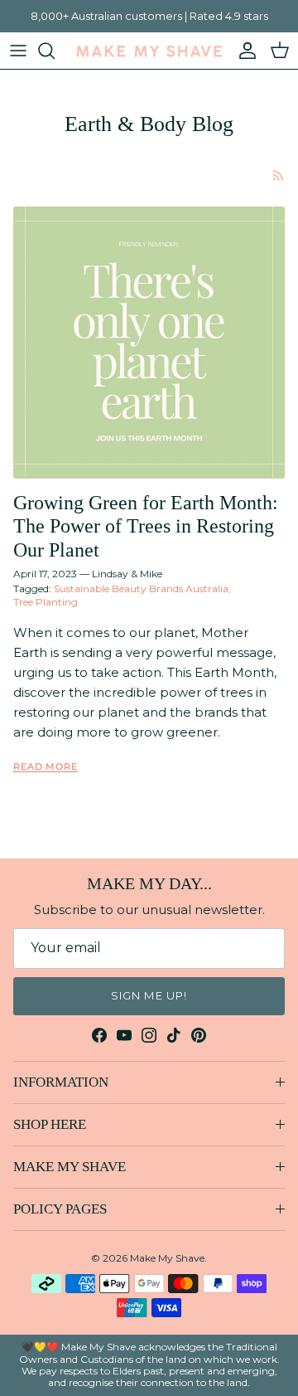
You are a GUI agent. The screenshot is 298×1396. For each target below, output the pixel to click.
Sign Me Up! (148, 995)
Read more (45, 766)
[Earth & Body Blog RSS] (278, 175)
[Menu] (18, 50)
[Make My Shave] (148, 50)
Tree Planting (45, 602)
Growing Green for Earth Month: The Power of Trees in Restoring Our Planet (145, 526)
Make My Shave (167, 1258)
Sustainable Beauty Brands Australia (141, 588)
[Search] (54, 50)
